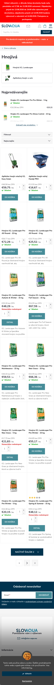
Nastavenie (27, 681)
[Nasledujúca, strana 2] (27, 563)
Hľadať (46, 32)
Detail (10, 322)
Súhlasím (28, 673)
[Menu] (50, 25)
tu (31, 668)
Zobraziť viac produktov (26, 125)
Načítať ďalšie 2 (25, 552)
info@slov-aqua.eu (29, 638)
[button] (23, 185)
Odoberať (44, 595)
